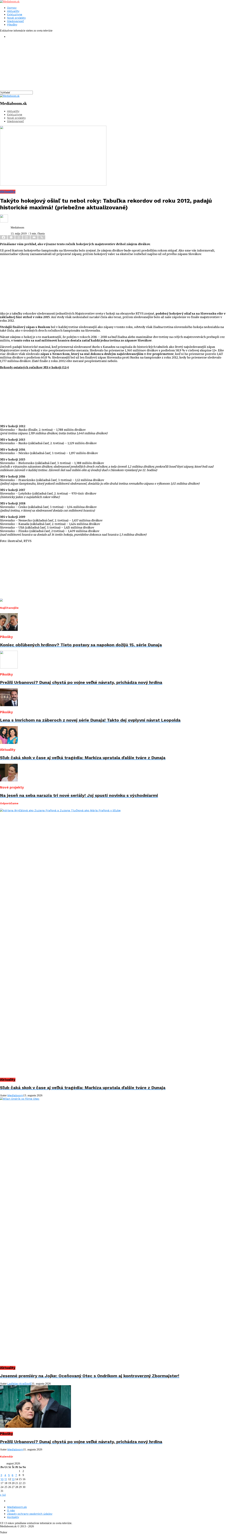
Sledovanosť (15, 21)
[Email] (34, 237)
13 (13, 1479)
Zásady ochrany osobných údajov (29, 1513)
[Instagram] (27, 237)
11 (5, 1479)
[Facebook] (4, 237)
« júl (3, 1494)
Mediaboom (15, 1095)
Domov (11, 7)
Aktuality (13, 11)
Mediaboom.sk (17, 1507)
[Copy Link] (42, 237)
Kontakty (13, 1517)
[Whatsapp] (19, 237)
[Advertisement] (106, 66)
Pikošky (12, 24)
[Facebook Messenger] (11, 237)
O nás (11, 1510)
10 (2, 1479)
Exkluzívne (14, 14)
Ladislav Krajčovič (19, 1383)
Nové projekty (16, 17)
